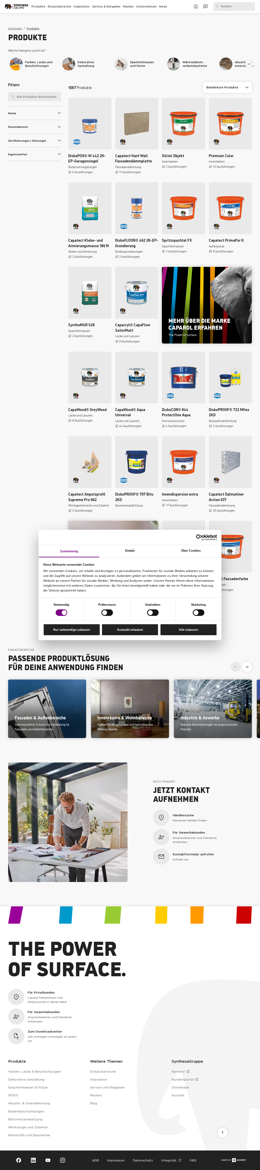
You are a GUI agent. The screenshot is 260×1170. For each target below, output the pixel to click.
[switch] (107, 612)
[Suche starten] (58, 96)
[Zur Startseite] (16, 6)
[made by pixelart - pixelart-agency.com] (233, 1160)
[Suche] (11, 96)
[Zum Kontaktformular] (205, 6)
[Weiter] (248, 64)
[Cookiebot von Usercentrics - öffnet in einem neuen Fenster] (199, 537)
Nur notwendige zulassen (71, 629)
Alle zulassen (188, 629)
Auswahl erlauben (130, 629)
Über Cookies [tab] (191, 550)
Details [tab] (130, 550)
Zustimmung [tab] (69, 551)
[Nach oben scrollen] (223, 1132)
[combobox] (34, 96)
